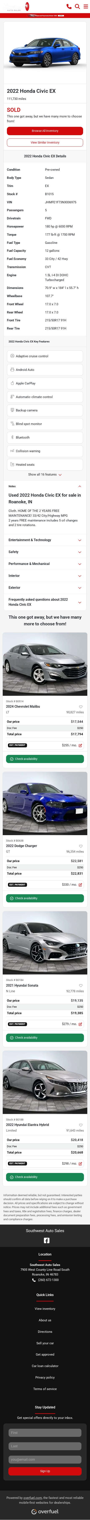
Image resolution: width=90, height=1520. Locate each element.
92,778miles (75, 991)
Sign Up (45, 1471)
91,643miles (75, 1130)
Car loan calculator (45, 1366)
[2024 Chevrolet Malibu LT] (45, 664)
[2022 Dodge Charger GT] (45, 803)
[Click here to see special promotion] (45, 15)
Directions (45, 1332)
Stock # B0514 (14, 701)
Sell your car (45, 1343)
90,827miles (75, 712)
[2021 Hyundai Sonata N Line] (45, 942)
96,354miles (75, 851)
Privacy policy (45, 1377)
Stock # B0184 (14, 980)
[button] (69, 6)
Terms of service (45, 1389)
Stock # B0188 (14, 1119)
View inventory (45, 1309)
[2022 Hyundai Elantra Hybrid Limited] (45, 1082)
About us (45, 1320)
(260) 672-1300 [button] (48, 1280)
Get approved (45, 1354)
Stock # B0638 (14, 840)
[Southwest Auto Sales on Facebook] (45, 1240)
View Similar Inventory (45, 142)
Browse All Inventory (45, 130)
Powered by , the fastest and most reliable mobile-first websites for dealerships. (45, 1500)
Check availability (26, 759)
